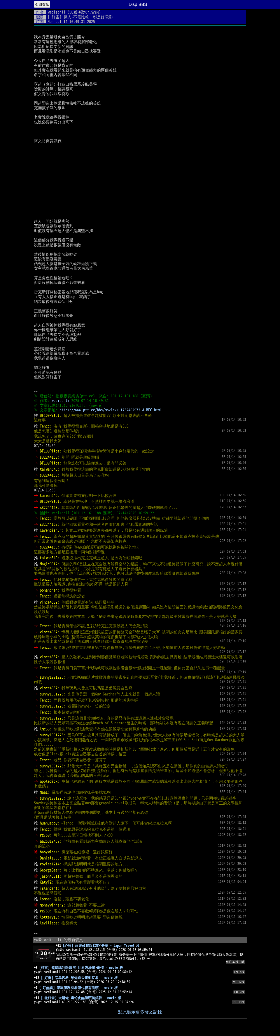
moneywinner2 (51, 905)
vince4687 (49, 602)
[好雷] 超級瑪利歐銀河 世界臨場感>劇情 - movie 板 (81, 967)
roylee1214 (50, 864)
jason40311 (50, 876)
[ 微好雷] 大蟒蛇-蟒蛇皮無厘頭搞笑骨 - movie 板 (81, 997)
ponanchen (49, 590)
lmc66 (45, 729)
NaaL (44, 792)
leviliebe (49, 923)
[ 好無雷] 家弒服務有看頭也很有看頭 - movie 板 (78, 987)
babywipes (49, 852)
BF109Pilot (50, 415)
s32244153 (49, 457)
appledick (49, 781)
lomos (45, 899)
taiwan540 (49, 469)
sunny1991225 (51, 677)
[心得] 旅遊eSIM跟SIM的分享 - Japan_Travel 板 (101, 945)
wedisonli (56, 12)
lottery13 (49, 917)
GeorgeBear (50, 870)
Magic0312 (49, 564)
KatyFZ (46, 882)
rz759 (45, 835)
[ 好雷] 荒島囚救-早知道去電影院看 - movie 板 (79, 977)
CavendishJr (50, 530)
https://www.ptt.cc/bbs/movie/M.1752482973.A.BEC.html (111, 410)
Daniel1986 (50, 858)
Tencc (45, 426)
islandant (49, 888)
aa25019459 (50, 841)
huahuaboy (49, 823)
